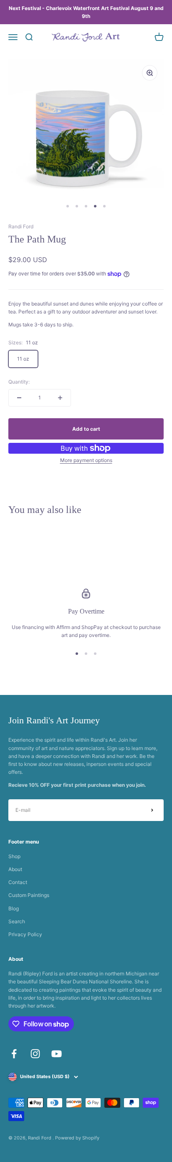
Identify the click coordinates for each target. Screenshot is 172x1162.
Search (16, 921)
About (15, 869)
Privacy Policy (25, 934)
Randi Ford (20, 226)
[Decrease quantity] (19, 397)
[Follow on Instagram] (35, 1053)
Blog (13, 908)
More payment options (86, 460)
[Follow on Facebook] (14, 1053)
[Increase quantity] (60, 397)
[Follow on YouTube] (56, 1053)
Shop (14, 856)
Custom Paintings (28, 895)
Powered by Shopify (77, 1138)
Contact (17, 882)
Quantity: (19, 382)
